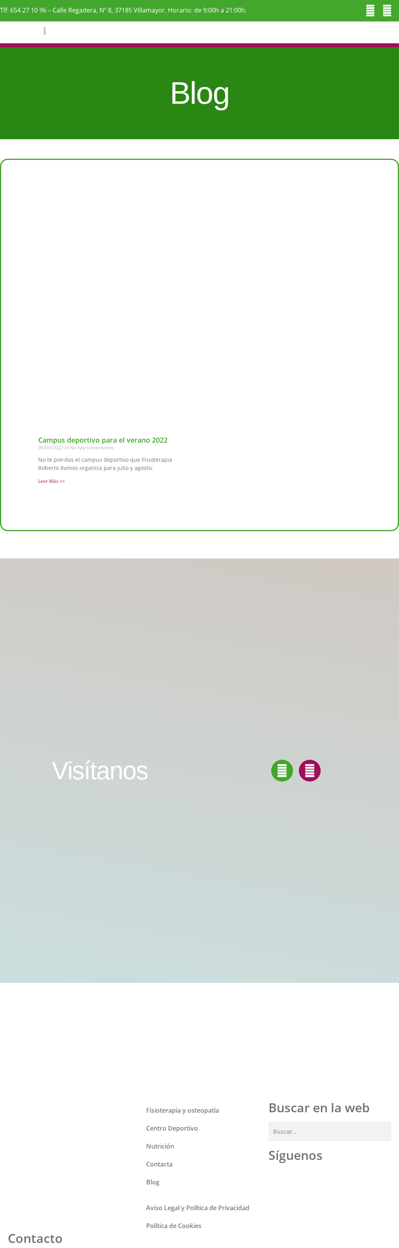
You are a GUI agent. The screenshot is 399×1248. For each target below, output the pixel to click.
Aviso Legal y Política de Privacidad (197, 1208)
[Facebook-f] (282, 771)
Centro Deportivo (172, 1128)
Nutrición (160, 1146)
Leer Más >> (51, 481)
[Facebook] (370, 11)
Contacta (159, 1164)
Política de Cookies (173, 1225)
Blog (152, 1182)
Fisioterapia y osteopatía (182, 1110)
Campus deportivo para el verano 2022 (103, 440)
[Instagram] (387, 11)
